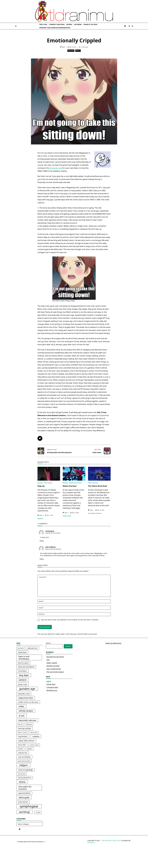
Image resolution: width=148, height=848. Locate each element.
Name (41, 601)
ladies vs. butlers (22, 732)
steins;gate (24, 797)
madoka (35, 736)
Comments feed (52, 687)
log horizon (22, 736)
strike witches (23, 802)
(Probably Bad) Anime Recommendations (54, 28)
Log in (48, 681)
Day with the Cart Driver (55, 657)
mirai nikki (22, 745)
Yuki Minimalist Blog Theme (111, 840)
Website (42, 614)
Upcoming (78, 24)
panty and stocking (24, 761)
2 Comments (84, 47)
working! (24, 812)
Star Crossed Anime (53, 669)
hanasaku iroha (23, 694)
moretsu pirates (34, 745)
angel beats (22, 652)
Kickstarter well (55, 168)
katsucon (20, 724)
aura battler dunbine (95, 513)
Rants (78, 50)
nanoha (20, 749)
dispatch (40, 518)
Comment (42, 577)
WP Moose (91, 843)
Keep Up (41, 486)
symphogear (29, 806)
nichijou (29, 749)
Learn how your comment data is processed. (81, 634)
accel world (21, 648)
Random (71, 50)
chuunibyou (22, 671)
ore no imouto (24, 757)
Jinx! (48, 660)
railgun (23, 765)
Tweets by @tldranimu (113, 643)
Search (48, 643)
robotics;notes (21, 774)
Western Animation (75, 483)
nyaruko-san (22, 753)
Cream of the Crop (90, 24)
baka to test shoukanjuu (23, 657)
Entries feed (50, 684)
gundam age (27, 688)
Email (41, 608)
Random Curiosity (52, 666)
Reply (42, 541)
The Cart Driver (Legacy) (55, 672)
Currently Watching (57, 24)
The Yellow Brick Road (97, 486)
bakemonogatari (23, 663)
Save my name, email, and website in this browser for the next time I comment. (70, 620)
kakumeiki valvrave (27, 720)
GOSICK (22, 679)
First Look (43, 24)
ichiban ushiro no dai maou (28, 702)
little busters (33, 732)
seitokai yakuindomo (24, 778)
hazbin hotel (67, 516)
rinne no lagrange (25, 770)
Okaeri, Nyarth (51, 663)
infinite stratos (26, 710)
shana (22, 781)
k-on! (21, 715)
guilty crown (22, 684)
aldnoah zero (32, 648)
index (21, 706)
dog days (24, 675)
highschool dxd (25, 697)
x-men (38, 812)
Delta (63, 47)
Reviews (69, 24)
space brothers (24, 793)
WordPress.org (51, 690)
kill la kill (29, 724)
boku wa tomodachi (26, 667)
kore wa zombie (24, 728)
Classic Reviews (93, 483)
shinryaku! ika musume (24, 787)
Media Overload (69, 486)
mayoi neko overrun (26, 740)
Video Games (48, 483)
